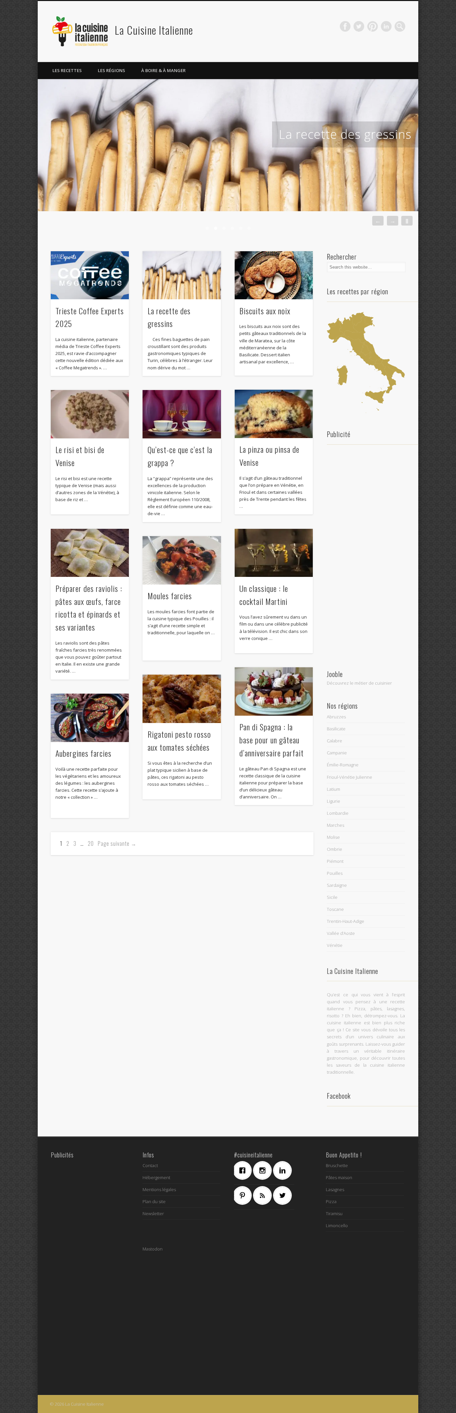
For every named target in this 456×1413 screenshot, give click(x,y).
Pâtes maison (339, 1177)
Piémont (335, 861)
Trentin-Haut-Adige (345, 921)
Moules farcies (170, 596)
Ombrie (334, 849)
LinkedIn (386, 26)
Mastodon (153, 1249)
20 (91, 843)
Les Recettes (67, 70)
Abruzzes (336, 717)
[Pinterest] (244, 1195)
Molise (333, 837)
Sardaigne (337, 885)
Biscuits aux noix (264, 311)
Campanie (337, 753)
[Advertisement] (366, 555)
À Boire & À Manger (163, 70)
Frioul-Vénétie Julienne (349, 777)
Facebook (345, 26)
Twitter (359, 26)
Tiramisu (334, 1213)
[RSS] (264, 1195)
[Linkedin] (284, 1170)
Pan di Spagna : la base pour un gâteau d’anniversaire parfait (271, 740)
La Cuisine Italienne (154, 30)
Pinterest (372, 26)
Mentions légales (159, 1189)
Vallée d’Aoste (341, 933)
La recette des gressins (345, 134)
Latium (333, 789)
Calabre (334, 741)
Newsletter (153, 1213)
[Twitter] (284, 1195)
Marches (335, 825)
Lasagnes (335, 1189)
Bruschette (337, 1165)
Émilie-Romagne (343, 765)
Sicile (332, 897)
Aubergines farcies (83, 753)
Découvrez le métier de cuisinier (359, 683)
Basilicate (336, 729)
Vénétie (335, 945)
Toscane (335, 909)
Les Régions (111, 70)
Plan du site (154, 1201)
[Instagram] (264, 1170)
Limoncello (337, 1225)
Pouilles (335, 873)
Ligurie (333, 801)
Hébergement (156, 1177)
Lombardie (338, 813)
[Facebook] (244, 1170)
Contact (150, 1165)
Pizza (331, 1201)
